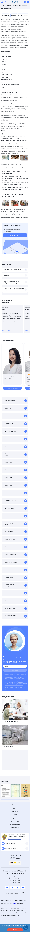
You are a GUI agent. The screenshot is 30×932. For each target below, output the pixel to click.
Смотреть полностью (7, 330)
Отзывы (13, 15)
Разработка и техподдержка (12, 893)
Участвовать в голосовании (14, 838)
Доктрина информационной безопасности (15, 921)
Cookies (12, 925)
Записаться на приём (12, 388)
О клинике (15, 805)
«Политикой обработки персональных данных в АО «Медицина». (16, 684)
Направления (15, 818)
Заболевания (15, 827)
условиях (12, 682)
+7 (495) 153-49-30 (15, 855)
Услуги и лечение (15, 824)
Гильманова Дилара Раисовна (12, 376)
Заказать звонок (15, 235)
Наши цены (5, 15)
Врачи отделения (23, 15)
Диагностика (15, 821)
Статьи (15, 814)
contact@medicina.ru (15, 858)
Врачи (15, 808)
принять (15, 929)
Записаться (15, 670)
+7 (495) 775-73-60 (19, 217)
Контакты (15, 811)
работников (13, 903)
